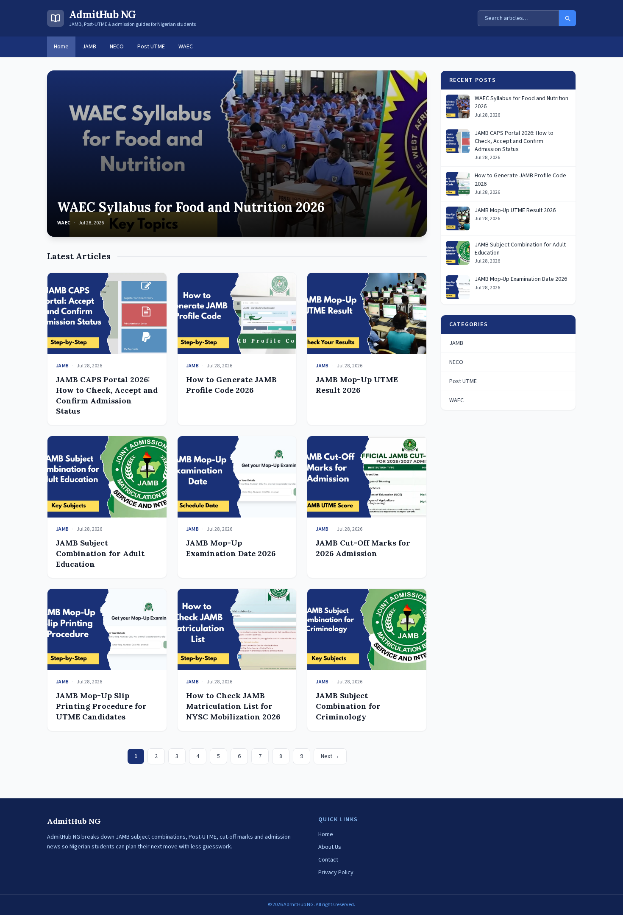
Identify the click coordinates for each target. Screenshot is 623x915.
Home (61, 46)
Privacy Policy (335, 872)
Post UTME (151, 46)
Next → (330, 756)
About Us (329, 847)
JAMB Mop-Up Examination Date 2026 (230, 548)
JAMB (89, 46)
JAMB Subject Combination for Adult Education (100, 553)
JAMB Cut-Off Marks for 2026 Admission (363, 548)
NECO (117, 46)
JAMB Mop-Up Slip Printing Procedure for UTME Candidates (101, 706)
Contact (328, 860)
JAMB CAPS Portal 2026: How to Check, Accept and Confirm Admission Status (107, 395)
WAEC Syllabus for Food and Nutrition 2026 (191, 207)
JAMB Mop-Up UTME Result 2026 (357, 385)
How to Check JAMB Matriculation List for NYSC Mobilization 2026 (233, 706)
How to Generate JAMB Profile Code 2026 (231, 385)
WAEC (185, 46)
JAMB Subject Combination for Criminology (348, 706)
